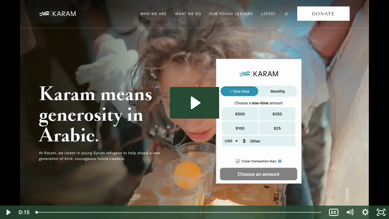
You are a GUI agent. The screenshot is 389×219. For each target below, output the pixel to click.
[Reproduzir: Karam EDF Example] (194, 103)
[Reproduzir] (8, 212)
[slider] (179, 212)
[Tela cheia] (381, 212)
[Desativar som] (349, 212)
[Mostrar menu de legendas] (334, 212)
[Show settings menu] (365, 212)
